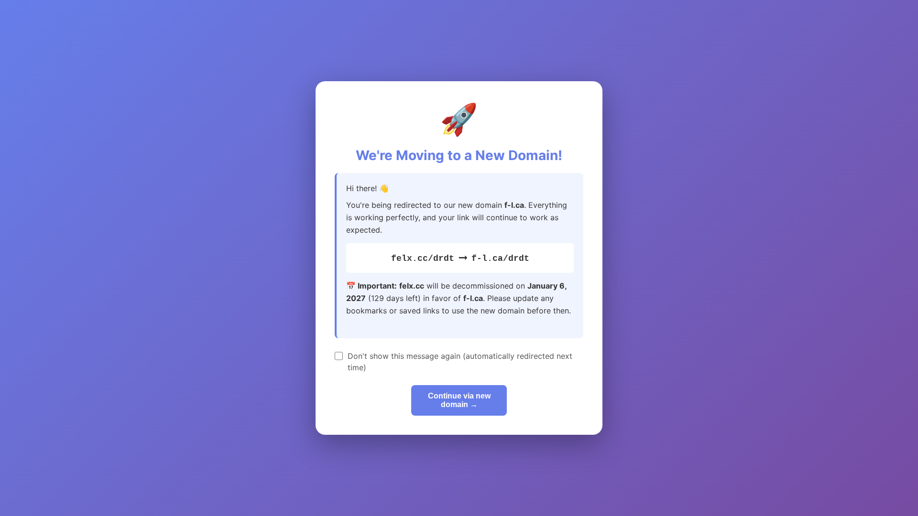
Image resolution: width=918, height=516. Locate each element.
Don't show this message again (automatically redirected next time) (460, 361)
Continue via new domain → (459, 400)
